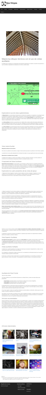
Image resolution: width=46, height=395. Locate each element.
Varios (4, 376)
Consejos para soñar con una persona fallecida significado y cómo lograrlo (22, 370)
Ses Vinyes (11, 3)
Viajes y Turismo (29, 9)
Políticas (2, 12)
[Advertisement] (23, 24)
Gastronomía (16, 9)
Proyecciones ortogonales (18, 377)
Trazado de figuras (33, 377)
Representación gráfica (26, 377)
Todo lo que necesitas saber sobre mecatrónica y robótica (21, 355)
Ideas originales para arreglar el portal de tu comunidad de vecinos (13, 379)
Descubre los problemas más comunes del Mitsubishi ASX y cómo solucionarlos (35, 340)
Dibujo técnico (5, 377)
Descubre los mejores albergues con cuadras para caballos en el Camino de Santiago (15, 378)
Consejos (35, 9)
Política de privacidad (21, 387)
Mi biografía (10, 9)
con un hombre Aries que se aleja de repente (22, 340)
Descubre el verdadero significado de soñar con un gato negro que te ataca (8, 370)
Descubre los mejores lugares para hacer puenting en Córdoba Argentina (8, 355)
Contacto (40, 9)
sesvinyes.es (29, 391)
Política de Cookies (21, 389)
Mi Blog (5, 9)
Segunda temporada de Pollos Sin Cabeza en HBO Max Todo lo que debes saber (7, 340)
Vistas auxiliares (38, 377)
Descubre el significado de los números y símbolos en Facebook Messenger (34, 370)
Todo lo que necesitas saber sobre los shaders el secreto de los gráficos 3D (35, 355)
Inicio (2, 9)
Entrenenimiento (22, 9)
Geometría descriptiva (10, 377)
